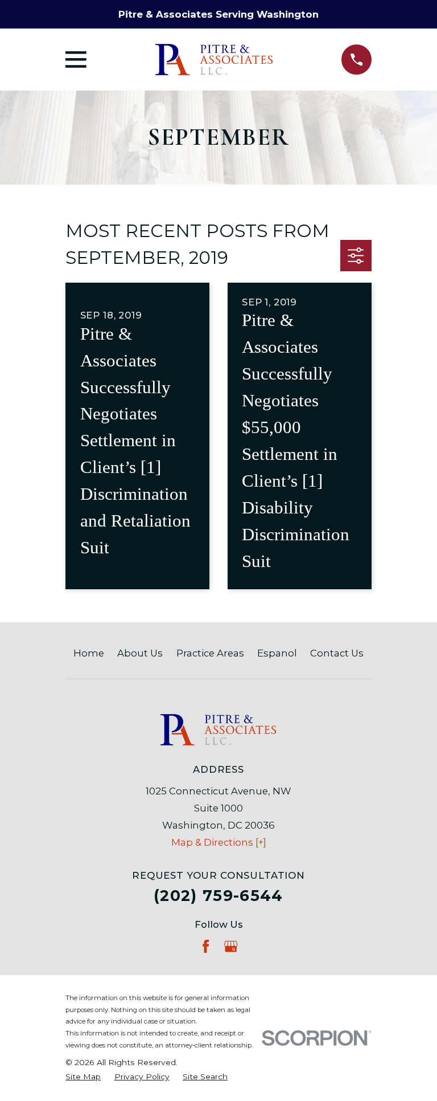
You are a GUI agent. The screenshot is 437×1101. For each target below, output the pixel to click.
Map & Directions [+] (218, 842)
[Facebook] (205, 946)
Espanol (277, 653)
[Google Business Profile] (230, 946)
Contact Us (337, 653)
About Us (140, 653)
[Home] (214, 60)
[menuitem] (83, 1077)
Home (88, 653)
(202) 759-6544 (218, 895)
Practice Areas (210, 653)
